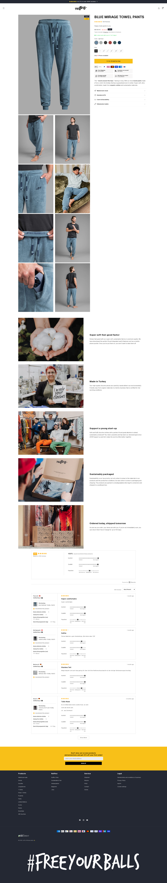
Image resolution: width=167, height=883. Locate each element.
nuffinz (24, 840)
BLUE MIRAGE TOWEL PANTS (47, 605)
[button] (4, 8)
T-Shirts (20, 789)
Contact (86, 786)
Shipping (105, 32)
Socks (20, 805)
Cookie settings (121, 786)
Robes (20, 808)
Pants (19, 799)
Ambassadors (55, 783)
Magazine (54, 786)
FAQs (85, 783)
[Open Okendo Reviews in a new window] (129, 582)
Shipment (87, 777)
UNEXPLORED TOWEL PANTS (47, 639)
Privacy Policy (121, 780)
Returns (86, 780)
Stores (86, 789)
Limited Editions (22, 802)
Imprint (119, 783)
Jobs (52, 789)
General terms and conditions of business (129, 777)
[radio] (96, 43)
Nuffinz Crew (54, 777)
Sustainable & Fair (56, 780)
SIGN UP (83, 763)
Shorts (20, 780)
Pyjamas (20, 796)
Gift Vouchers (22, 814)
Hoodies (20, 783)
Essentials (21, 811)
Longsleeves (21, 786)
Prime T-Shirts (22, 792)
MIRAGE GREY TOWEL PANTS (47, 673)
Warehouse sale (22, 777)
